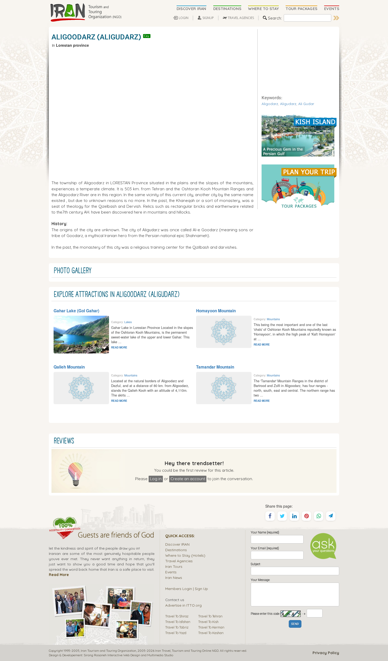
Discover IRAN (177, 544)
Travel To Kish (208, 622)
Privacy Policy (326, 652)
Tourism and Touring (186, 651)
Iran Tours (173, 566)
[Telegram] (330, 516)
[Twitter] (282, 516)
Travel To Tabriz (176, 627)
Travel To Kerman (211, 627)
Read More (59, 574)
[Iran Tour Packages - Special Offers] (299, 186)
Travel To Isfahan (177, 622)
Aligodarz (270, 103)
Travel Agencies (179, 561)
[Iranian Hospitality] (101, 535)
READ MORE (119, 347)
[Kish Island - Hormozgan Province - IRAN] (299, 135)
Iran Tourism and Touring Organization (108, 651)
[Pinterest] (306, 516)
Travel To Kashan (211, 633)
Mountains (273, 319)
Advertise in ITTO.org (183, 605)
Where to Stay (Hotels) (185, 555)
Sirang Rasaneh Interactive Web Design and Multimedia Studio (128, 655)
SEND (295, 624)
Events (171, 572)
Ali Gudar (306, 103)
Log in (156, 478)
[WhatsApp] (318, 516)
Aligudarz (288, 103)
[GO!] (336, 18)
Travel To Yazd (175, 633)
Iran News (173, 577)
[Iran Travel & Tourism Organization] (86, 12)
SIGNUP (208, 18)
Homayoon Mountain (216, 311)
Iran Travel (163, 651)
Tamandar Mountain (215, 367)
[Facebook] (270, 516)
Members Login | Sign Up (186, 588)
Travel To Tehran (210, 616)
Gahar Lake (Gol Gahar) (76, 311)
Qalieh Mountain (69, 367)
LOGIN (183, 18)
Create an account (188, 478)
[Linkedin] (294, 516)
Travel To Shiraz (176, 616)
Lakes (128, 322)
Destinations (176, 549)
